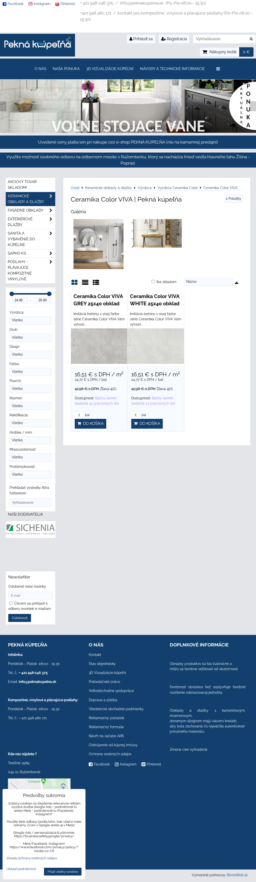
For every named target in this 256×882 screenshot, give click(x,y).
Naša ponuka (66, 69)
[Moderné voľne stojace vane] (128, 132)
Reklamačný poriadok (106, 718)
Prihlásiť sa (142, 39)
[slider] (12, 294)
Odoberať (20, 618)
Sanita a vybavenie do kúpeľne (21, 239)
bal (87, 415)
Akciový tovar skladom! (22, 185)
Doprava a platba (103, 700)
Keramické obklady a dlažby (26, 199)
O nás (40, 69)
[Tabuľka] (96, 284)
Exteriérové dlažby (20, 222)
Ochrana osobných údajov (110, 754)
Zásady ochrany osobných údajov (31, 858)
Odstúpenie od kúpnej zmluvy (113, 745)
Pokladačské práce (104, 682)
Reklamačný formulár (106, 727)
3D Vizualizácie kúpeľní (110, 69)
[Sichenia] (31, 537)
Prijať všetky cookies (63, 871)
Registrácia (176, 39)
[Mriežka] (74, 284)
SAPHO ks (17, 253)
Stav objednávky (102, 664)
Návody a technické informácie (172, 69)
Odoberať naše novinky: (27, 586)
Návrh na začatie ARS (106, 736)
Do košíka (92, 423)
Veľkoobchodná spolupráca (111, 691)
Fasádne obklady (26, 210)
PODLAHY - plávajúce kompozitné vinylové (20, 270)
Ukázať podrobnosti (21, 869)
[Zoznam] (85, 284)
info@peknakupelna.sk (37, 682)
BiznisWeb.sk (237, 875)
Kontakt (95, 655)
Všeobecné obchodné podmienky (116, 709)
